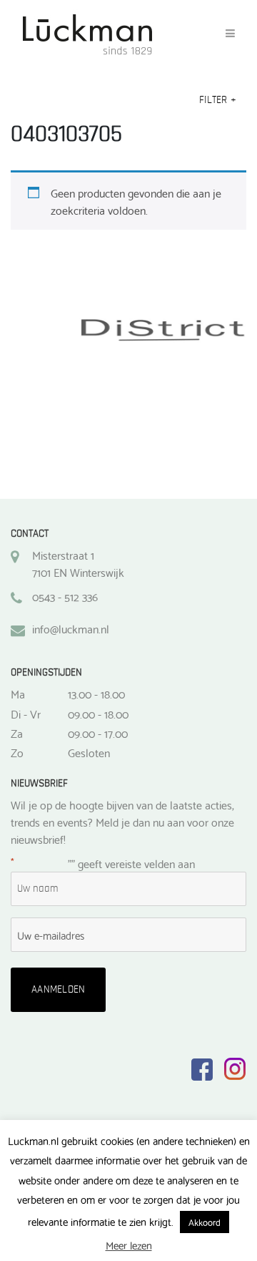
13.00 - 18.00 (96, 693)
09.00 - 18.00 (98, 713)
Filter (217, 99)
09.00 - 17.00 (98, 732)
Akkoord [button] (204, 1222)
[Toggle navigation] (230, 33)
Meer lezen (129, 1245)
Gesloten (89, 752)
